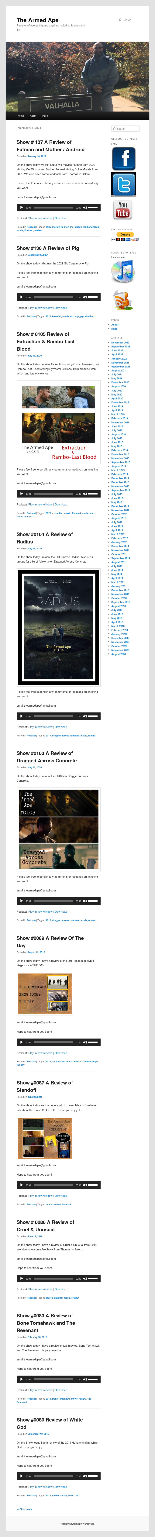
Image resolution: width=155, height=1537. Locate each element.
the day (21, 1065)
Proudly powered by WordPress (77, 1523)
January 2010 (119, 634)
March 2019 (118, 414)
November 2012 (120, 510)
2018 (48, 920)
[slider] (93, 207)
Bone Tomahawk (61, 1398)
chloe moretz (53, 227)
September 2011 (120, 558)
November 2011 (120, 550)
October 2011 (119, 554)
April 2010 (117, 622)
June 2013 (117, 498)
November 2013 (120, 486)
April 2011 (117, 578)
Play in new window (40, 218)
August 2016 (118, 434)
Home (21, 115)
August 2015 (118, 466)
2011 (48, 1061)
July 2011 (116, 566)
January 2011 (119, 586)
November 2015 (120, 458)
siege (95, 1061)
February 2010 (119, 630)
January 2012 (119, 542)
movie (20, 230)
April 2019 (117, 410)
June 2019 (117, 406)
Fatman (65, 227)
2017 (48, 735)
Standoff (66, 1204)
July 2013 (116, 494)
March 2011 (118, 582)
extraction (57, 513)
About (33, 115)
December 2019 (120, 402)
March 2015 (118, 470)
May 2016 (116, 446)
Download (61, 218)
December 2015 (120, 454)
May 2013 (116, 502)
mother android (91, 227)
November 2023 (120, 342)
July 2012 (116, 522)
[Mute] (85, 207)
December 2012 (120, 506)
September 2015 (120, 462)
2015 (48, 1398)
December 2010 (120, 590)
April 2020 (117, 398)
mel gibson (76, 227)
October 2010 (119, 598)
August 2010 (118, 606)
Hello (45, 115)
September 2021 (120, 366)
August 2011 (118, 562)
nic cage (74, 316)
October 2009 (119, 646)
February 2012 (119, 538)
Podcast (31, 227)
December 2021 (120, 362)
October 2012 (119, 514)
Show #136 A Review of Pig (48, 247)
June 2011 (117, 570)
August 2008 (118, 654)
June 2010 (117, 614)
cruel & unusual (54, 1297)
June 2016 (117, 442)
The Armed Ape (38, 20)
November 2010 (120, 594)
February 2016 (119, 450)
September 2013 (120, 490)
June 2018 (117, 426)
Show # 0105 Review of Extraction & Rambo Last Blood (46, 341)
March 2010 (118, 626)
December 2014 (120, 478)
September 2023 (120, 346)
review (38, 230)
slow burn (90, 316)
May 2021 (116, 378)
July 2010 (116, 610)
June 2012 (117, 526)
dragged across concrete (65, 735)
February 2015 (119, 474)
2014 (48, 1495)
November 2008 (120, 650)
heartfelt (56, 316)
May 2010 (116, 618)
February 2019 (119, 418)
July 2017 (116, 430)
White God (73, 1495)
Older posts (24, 1509)
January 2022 (119, 358)
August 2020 (118, 386)
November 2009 (120, 642)
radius (91, 735)
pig (82, 316)
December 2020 (120, 382)
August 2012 (118, 518)
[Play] (21, 207)
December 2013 (120, 482)
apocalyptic (58, 1061)
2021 (48, 316)
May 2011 (116, 574)
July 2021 (116, 374)
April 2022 (117, 354)
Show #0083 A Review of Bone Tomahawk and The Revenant (46, 1323)
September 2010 (120, 602)
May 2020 (116, 394)
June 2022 (117, 350)
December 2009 (120, 638)
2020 (48, 513)
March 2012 (118, 534)
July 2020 (116, 390)
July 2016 (116, 438)
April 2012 (117, 530)
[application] (59, 207)
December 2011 (120, 546)
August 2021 (118, 370)
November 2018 (120, 422)
